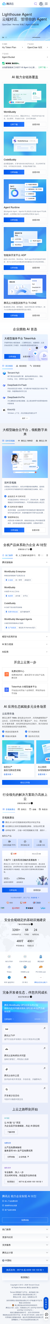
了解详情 (11, 1132)
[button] (13, 37)
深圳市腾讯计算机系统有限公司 (17, 1300)
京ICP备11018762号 (24, 1310)
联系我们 (11, 1181)
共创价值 (34, 897)
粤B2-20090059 (25, 1303)
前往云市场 (25, 782)
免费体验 (25, 1220)
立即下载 (14, 124)
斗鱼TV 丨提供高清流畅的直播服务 (20, 859)
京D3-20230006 (33, 1312)
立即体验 (14, 172)
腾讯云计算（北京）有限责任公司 (18, 1307)
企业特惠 (22, 1156)
